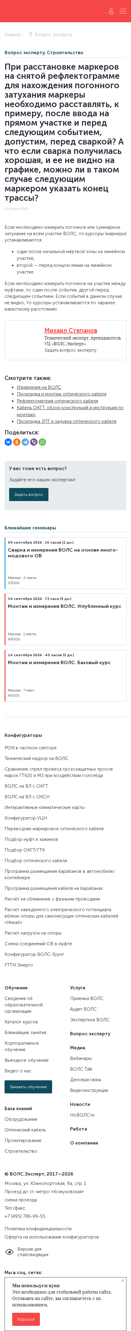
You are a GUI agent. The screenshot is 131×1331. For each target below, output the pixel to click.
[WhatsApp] (42, 442)
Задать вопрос (28, 494)
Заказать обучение (28, 1086)
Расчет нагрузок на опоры (33, 933)
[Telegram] (25, 442)
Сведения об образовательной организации (24, 1005)
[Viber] (33, 442)
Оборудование (21, 1119)
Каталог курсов (21, 1022)
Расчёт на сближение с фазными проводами (52, 899)
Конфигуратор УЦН (26, 818)
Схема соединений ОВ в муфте (38, 943)
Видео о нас (18, 1071)
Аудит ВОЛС (83, 1009)
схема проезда (21, 1200)
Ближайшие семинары (30, 528)
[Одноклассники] (16, 442)
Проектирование (23, 1140)
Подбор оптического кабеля (36, 860)
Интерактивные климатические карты (45, 807)
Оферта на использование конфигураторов (52, 1237)
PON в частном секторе (31, 748)
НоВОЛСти (82, 1115)
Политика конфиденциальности (38, 1229)
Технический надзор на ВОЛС (37, 758)
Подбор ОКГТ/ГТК (25, 850)
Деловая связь (85, 1079)
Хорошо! (26, 1319)
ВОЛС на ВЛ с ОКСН (27, 797)
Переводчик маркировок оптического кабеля (54, 828)
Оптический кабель (25, 1130)
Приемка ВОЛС (87, 998)
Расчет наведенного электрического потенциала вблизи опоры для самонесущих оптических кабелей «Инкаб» (61, 916)
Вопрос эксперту (24, 52)
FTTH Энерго (19, 965)
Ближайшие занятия (25, 1032)
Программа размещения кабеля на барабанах (54, 888)
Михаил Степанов (70, 330)
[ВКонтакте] (8, 442)
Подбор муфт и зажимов (31, 839)
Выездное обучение (27, 1060)
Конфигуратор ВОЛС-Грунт (34, 954)
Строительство (65, 52)
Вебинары (81, 1058)
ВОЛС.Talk (81, 1069)
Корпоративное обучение (22, 1046)
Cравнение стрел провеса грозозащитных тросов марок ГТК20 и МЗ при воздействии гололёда (59, 772)
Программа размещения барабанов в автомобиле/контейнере (60, 874)
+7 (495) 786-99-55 (25, 1216)
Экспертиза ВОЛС (90, 1020)
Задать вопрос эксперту (70, 350)
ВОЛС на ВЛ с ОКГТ (26, 786)
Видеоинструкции (89, 1090)
